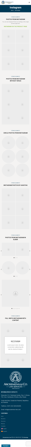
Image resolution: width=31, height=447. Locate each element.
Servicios (3, 421)
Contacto (3, 426)
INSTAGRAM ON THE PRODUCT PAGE (15, 26)
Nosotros (3, 418)
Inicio (12, 10)
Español (5, 431)
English (4, 428)
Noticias (3, 423)
